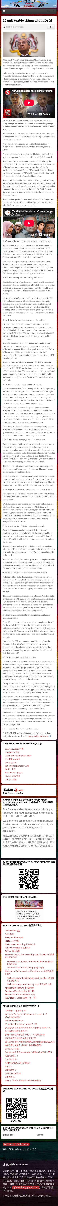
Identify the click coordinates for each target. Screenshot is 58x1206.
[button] (50, 27)
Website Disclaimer (16, 1144)
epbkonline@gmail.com (25, 1187)
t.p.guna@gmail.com (38, 736)
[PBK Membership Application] (29, 909)
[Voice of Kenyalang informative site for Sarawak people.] (29, 4)
